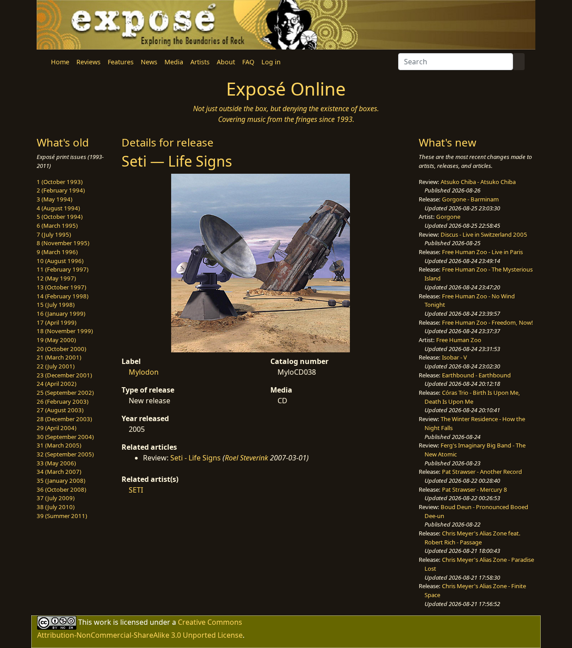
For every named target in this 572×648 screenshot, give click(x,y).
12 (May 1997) (56, 278)
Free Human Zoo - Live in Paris (482, 252)
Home (60, 62)
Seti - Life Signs (195, 458)
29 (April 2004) (56, 428)
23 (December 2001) (64, 375)
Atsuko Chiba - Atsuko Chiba (478, 182)
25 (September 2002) (65, 393)
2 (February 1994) (61, 190)
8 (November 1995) (63, 243)
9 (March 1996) (57, 252)
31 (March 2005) (59, 445)
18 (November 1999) (65, 331)
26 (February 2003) (62, 401)
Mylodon (144, 372)
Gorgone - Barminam (470, 199)
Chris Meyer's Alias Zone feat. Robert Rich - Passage (473, 537)
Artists (200, 62)
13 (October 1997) (61, 287)
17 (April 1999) (56, 322)
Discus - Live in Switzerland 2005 (484, 234)
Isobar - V (454, 357)
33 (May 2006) (56, 463)
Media (173, 62)
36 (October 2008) (61, 489)
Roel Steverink (246, 458)
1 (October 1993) (60, 182)
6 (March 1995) (57, 226)
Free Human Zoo (458, 340)
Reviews (88, 62)
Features (121, 62)
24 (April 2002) (56, 384)
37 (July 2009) (56, 498)
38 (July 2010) (56, 507)
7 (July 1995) (54, 234)
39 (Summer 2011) (62, 516)
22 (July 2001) (56, 366)
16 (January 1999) (61, 313)
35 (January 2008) (61, 481)
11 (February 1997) (62, 269)
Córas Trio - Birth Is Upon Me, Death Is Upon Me (472, 397)
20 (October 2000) (61, 349)
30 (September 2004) (65, 437)
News (149, 62)
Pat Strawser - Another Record (482, 472)
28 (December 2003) (64, 419)
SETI (136, 490)
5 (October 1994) (60, 217)
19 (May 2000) (56, 340)
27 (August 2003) (60, 410)
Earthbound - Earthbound (476, 375)
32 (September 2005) (65, 454)
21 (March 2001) (59, 357)
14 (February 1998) (62, 296)
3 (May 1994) (54, 199)
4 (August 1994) (58, 208)
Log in (271, 62)
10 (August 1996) (60, 261)
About (226, 62)
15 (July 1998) (56, 305)
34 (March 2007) (59, 472)
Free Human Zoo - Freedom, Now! (487, 322)
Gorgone (448, 217)
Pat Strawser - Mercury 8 (474, 489)
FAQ (248, 62)
